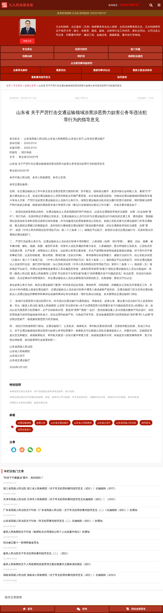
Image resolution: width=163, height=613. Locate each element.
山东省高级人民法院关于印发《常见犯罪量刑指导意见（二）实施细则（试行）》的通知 (53, 520)
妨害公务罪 (30, 85)
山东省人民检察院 (83, 422)
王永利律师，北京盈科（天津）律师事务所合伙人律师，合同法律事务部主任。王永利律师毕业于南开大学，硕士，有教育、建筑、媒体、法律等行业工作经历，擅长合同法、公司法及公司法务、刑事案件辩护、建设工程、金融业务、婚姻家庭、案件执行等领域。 (108, 30)
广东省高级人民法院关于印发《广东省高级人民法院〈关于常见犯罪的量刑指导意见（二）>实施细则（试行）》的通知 (70, 510)
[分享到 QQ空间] (38, 449)
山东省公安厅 (104, 422)
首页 (8, 85)
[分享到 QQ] (13, 449)
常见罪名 (17, 85)
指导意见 (146, 422)
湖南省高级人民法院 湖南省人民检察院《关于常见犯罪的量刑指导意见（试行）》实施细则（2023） (60, 574)
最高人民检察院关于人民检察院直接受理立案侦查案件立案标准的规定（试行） (47, 564)
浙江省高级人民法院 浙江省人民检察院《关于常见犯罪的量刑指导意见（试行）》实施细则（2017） (60, 488)
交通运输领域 (24, 422)
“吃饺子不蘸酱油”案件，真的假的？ (23, 477)
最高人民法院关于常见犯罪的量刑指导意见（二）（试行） (36, 553)
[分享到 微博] (22, 449)
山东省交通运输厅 (60, 422)
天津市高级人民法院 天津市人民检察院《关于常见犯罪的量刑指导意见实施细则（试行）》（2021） (60, 499)
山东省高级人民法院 (126, 422)
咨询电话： (123, 5)
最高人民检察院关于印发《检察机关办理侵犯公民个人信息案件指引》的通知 (46, 531)
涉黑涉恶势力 (24, 429)
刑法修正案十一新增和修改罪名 (21, 542)
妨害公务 (40, 422)
